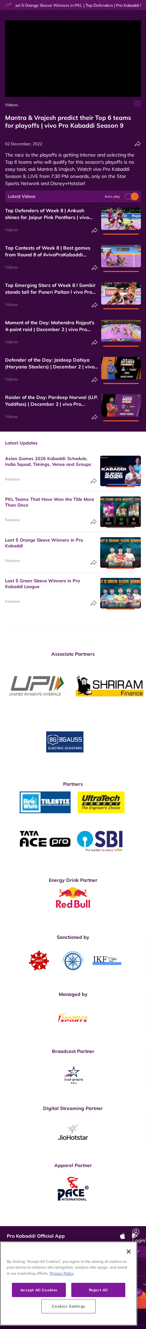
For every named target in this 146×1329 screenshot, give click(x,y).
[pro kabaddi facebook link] (46, 1221)
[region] (68, 1283)
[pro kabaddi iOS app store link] (92, 1221)
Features (12, 479)
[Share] (138, 144)
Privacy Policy (62, 1273)
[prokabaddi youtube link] (123, 1221)
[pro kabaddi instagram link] (77, 1221)
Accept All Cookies (39, 1289)
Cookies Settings (69, 1306)
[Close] (128, 1251)
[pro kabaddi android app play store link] (108, 1221)
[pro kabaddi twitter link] (62, 1220)
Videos (11, 104)
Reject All (98, 1289)
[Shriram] (37, 685)
